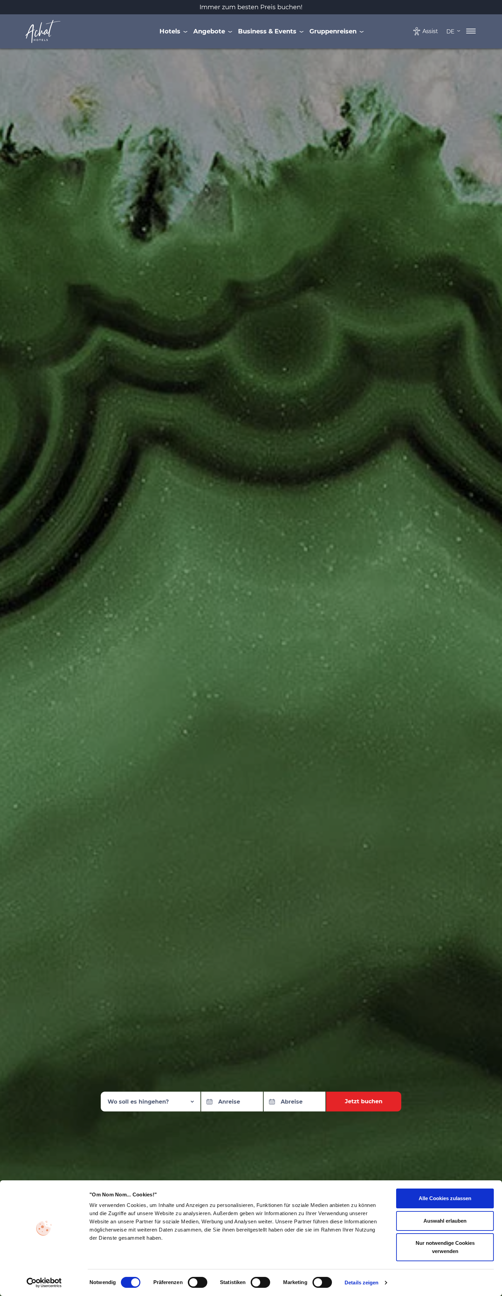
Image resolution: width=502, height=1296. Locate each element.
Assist (430, 31)
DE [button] (451, 31)
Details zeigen (361, 1282)
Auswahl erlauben (444, 1221)
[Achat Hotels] (43, 31)
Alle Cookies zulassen (445, 1198)
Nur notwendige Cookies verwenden (445, 1247)
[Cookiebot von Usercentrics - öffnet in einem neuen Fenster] (44, 1283)
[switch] (197, 1282)
